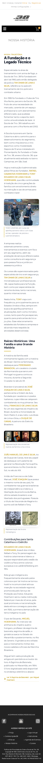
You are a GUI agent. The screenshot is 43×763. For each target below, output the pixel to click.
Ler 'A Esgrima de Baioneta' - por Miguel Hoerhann (23, 679)
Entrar (24, 3)
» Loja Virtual (32, 733)
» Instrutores (32, 736)
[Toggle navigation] (5, 29)
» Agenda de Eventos (32, 740)
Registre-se (36, 3)
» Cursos (32, 743)
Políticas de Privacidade (12, 749)
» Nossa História (10, 743)
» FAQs (11, 733)
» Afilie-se (11, 740)
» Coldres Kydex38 (11, 736)
